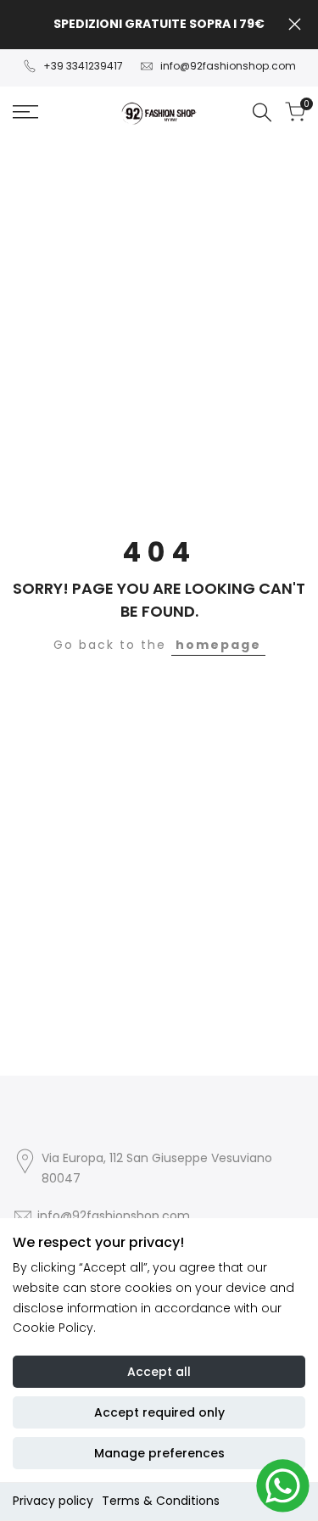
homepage (218, 644)
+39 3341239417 (83, 66)
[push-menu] (25, 112)
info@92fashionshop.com (228, 66)
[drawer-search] (262, 112)
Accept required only (159, 1412)
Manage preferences (159, 1453)
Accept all (159, 1371)
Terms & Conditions (161, 1500)
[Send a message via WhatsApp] (283, 1486)
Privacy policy (53, 1500)
